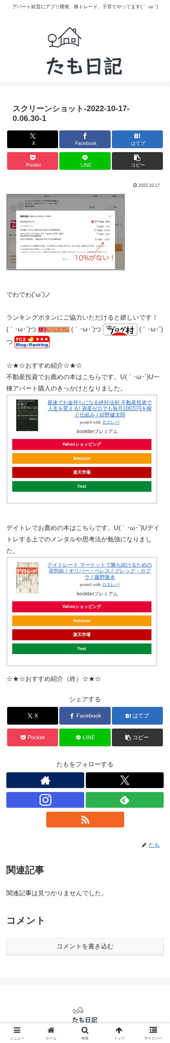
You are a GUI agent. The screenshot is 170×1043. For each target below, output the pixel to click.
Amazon (82, 458)
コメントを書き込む (85, 946)
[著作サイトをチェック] (45, 780)
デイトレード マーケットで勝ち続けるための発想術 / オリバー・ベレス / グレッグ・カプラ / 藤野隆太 (99, 571)
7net (81, 486)
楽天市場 (82, 472)
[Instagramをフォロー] (45, 800)
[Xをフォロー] (125, 780)
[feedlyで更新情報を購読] (125, 800)
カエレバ (110, 422)
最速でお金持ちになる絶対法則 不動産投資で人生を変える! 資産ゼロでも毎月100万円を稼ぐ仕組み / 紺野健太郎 (99, 409)
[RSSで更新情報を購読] (85, 819)
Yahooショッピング (81, 444)
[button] (137, 161)
